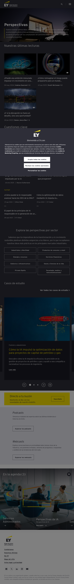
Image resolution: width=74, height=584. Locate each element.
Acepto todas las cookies (37, 159)
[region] (37, 152)
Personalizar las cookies (37, 170)
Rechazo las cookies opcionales (37, 165)
